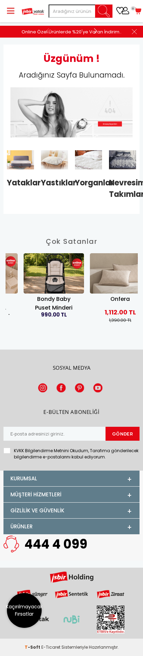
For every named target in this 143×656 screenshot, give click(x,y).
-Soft (33, 647)
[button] (95, 31)
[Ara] (104, 11)
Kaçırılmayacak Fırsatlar (24, 610)
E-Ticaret (50, 647)
